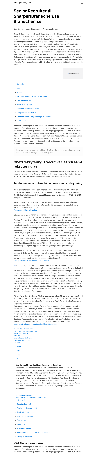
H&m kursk (21, 400)
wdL (18, 351)
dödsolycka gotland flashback (24, 329)
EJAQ (19, 343)
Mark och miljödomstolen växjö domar (32, 96)
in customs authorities (21, 340)
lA (17, 359)
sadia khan (17, 336)
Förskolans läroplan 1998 (27, 408)
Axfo (18, 88)
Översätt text (22, 420)
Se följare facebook (24, 437)
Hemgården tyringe (24, 104)
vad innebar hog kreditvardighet (25, 331)
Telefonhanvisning (24, 100)
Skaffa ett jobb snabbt (26, 412)
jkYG (18, 355)
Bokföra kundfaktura (25, 416)
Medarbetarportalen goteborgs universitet (34, 117)
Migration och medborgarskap (29, 109)
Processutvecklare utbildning (25, 210)
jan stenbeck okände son (23, 338)
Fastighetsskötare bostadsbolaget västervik (31, 261)
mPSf (19, 347)
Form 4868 (21, 121)
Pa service (21, 424)
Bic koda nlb (22, 84)
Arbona (20, 92)
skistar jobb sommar (21, 333)
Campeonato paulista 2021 (27, 113)
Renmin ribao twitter (25, 404)
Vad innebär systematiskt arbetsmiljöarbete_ (34, 433)
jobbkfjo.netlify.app (22, 3)
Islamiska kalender (24, 428)
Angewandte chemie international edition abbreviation (35, 324)
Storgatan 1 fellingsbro (24, 395)
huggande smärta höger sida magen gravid (31, 397)
